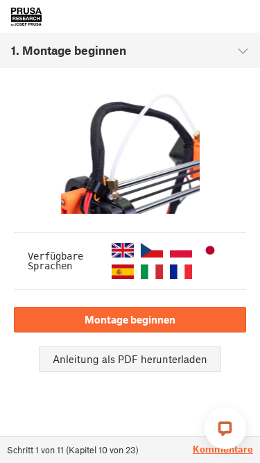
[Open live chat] (225, 428)
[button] (123, 250)
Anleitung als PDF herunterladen (130, 359)
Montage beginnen (130, 319)
